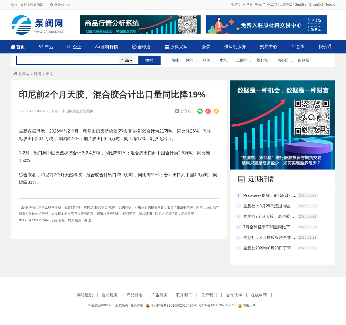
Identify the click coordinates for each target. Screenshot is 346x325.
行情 (37, 74)
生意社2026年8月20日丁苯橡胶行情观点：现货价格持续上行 (270, 248)
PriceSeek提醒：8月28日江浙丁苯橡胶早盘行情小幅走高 (270, 195)
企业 (74, 47)
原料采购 (176, 47)
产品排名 (135, 295)
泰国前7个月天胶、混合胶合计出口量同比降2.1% (270, 216)
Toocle (330, 4)
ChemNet (316, 4)
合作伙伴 (234, 295)
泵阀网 (21, 74)
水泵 (223, 60)
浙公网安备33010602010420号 (173, 305)
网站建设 (85, 295)
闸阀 (190, 60)
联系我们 (184, 295)
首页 (18, 47)
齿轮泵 (303, 60)
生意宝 (236, 4)
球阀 (206, 60)
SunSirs (301, 4)
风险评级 (286, 4)
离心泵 (283, 60)
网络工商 (249, 305)
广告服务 (159, 295)
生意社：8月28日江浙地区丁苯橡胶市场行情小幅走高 (270, 206)
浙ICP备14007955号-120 (217, 305)
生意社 (248, 4)
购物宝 (260, 4)
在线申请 (259, 295)
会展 (206, 46)
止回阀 (242, 60)
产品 (46, 47)
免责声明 (137, 305)
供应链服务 (235, 46)
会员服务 (110, 295)
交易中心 (268, 46)
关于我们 (209, 295)
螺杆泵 (262, 60)
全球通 (141, 47)
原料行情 (106, 47)
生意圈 (298, 46)
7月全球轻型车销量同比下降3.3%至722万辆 (270, 227)
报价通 (325, 46)
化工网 (272, 4)
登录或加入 (63, 5)
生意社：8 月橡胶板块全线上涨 (270, 237)
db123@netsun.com (34, 220)
